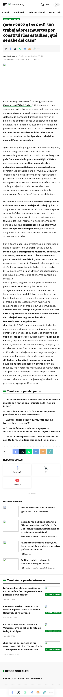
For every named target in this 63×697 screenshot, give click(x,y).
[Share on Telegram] (24, 48)
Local (42, 536)
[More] (39, 48)
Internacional (11, 19)
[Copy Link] (34, 48)
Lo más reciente (40, 512)
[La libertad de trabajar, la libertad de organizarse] (11, 564)
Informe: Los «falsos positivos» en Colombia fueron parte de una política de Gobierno (22, 591)
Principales (51, 536)
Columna (27, 512)
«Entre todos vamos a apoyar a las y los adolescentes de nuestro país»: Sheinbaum (40, 546)
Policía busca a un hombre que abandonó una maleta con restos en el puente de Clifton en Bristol (31, 403)
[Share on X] (15, 48)
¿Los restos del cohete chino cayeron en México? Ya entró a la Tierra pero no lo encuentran (22, 646)
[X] (46, 470)
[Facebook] (17, 470)
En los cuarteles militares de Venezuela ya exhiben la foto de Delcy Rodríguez (22, 628)
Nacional (27, 554)
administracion (10, 56)
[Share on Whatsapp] (20, 48)
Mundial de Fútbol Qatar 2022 (29, 259)
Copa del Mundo (12, 336)
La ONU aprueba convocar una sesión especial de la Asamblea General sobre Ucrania (21, 609)
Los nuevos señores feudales (38, 507)
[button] (5, 5)
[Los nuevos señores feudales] (11, 511)
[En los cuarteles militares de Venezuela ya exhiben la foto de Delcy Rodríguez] (52, 627)
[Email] (29, 48)
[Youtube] (17, 482)
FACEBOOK (9, 678)
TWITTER (23, 678)
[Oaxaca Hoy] (16, 5)
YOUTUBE (36, 678)
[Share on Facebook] (10, 48)
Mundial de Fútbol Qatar (17, 105)
